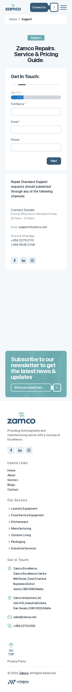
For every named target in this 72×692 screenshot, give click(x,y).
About (11, 475)
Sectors (12, 480)
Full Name (18, 104)
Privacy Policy (16, 661)
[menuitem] (63, 7)
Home (13, 19)
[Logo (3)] (29, 7)
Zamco (23, 673)
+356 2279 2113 (22, 240)
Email (15, 121)
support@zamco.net (32, 227)
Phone (15, 139)
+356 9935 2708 (23, 245)
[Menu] (63, 7)
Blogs (11, 484)
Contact (12, 489)
